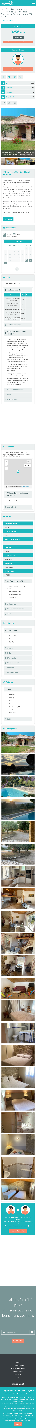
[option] (12, 161)
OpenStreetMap (25, 486)
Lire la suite (8, 219)
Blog (18, 1377)
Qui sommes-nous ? (18, 1365)
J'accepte (18, 1424)
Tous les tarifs (18, 37)
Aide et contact (18, 1371)
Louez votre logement (18, 1368)
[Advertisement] (18, 424)
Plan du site (18, 1374)
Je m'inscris (19, 1340)
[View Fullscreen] (6, 468)
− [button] (6, 464)
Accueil (18, 1362)
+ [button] (6, 461)
